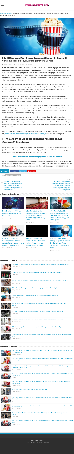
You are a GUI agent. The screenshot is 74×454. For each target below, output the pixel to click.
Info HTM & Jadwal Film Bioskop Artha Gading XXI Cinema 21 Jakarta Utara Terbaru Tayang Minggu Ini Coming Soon (59, 215)
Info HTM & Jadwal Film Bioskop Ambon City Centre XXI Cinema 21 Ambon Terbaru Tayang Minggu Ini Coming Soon (42, 351)
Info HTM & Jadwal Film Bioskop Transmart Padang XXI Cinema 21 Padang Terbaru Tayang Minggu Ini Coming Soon (61, 185)
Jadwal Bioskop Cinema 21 (12, 175)
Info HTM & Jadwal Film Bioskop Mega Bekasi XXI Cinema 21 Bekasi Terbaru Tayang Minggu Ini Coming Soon (41, 382)
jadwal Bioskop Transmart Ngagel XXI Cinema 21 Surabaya (25, 134)
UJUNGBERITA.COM (37, 440)
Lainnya (9, 13)
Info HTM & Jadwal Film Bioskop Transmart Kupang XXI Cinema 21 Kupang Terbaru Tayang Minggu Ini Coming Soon (13, 185)
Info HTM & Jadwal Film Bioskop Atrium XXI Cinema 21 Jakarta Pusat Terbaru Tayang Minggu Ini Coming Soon (36, 215)
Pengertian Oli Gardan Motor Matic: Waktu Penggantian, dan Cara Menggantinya (37, 272)
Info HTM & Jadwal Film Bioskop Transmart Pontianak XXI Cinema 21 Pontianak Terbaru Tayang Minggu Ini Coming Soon (41, 367)
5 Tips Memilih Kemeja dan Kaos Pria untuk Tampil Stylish (29, 389)
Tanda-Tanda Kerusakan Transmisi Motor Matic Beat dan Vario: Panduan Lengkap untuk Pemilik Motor (42, 335)
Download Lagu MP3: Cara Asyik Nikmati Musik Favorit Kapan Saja (11, 213)
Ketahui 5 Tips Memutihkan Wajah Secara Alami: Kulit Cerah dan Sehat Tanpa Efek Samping (40, 264)
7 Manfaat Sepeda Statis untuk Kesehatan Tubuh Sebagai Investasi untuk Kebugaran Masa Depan (40, 304)
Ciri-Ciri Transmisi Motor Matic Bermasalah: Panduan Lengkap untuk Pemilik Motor (37, 311)
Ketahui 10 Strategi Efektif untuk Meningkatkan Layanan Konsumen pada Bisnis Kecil (37, 319)
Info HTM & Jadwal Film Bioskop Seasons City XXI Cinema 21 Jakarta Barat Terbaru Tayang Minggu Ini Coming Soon (42, 359)
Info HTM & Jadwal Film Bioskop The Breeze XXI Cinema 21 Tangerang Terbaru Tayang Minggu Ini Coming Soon (42, 398)
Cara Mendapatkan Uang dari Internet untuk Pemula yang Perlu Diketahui (35, 296)
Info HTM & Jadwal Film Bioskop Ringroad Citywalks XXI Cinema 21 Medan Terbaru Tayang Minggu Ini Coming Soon (42, 406)
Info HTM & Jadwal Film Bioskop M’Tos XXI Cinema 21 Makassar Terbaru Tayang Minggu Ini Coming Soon (42, 421)
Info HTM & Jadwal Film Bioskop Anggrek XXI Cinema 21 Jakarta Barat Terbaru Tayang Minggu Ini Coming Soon (60, 243)
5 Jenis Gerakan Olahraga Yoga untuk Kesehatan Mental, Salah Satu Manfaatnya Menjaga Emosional (40, 281)
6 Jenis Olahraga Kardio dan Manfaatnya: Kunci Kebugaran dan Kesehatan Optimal (38, 327)
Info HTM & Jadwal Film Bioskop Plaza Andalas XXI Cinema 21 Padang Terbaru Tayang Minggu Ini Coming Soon (42, 374)
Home (4, 13)
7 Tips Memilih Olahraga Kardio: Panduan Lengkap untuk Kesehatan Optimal (35, 288)
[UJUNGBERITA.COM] (37, 5)
